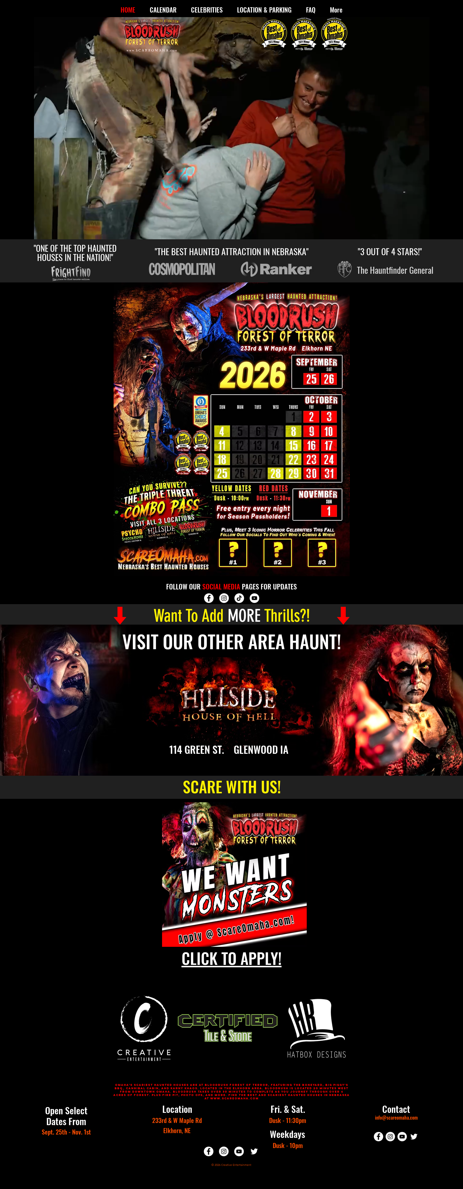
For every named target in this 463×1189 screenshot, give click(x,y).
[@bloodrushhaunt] (254, 1151)
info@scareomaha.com (396, 1117)
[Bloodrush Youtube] (254, 598)
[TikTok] (239, 598)
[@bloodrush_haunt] (390, 1136)
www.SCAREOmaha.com (234, 1098)
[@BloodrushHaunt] (209, 598)
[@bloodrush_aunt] (224, 598)
